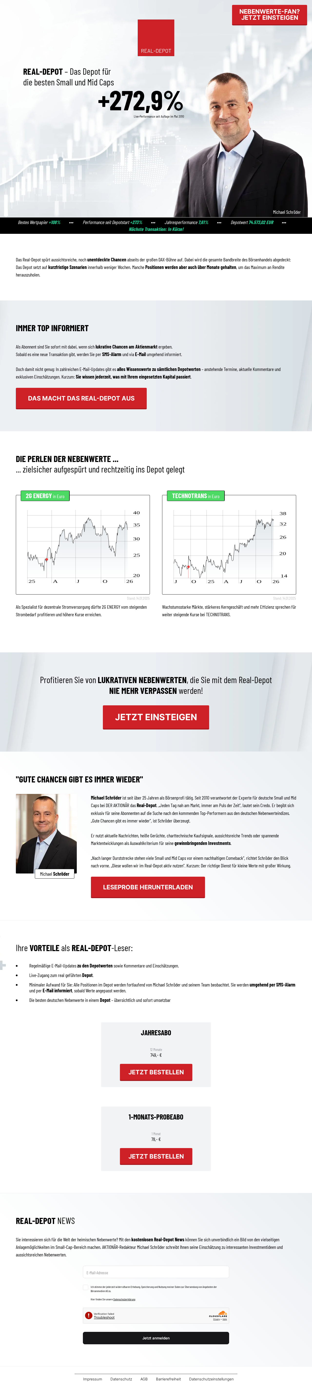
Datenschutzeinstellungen (211, 1379)
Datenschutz (121, 1379)
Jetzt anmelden (156, 1338)
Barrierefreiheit (168, 1379)
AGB (144, 1379)
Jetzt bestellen (156, 1072)
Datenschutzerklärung (124, 1299)
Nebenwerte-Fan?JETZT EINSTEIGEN (269, 14)
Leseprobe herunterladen (148, 887)
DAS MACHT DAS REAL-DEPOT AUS (81, 398)
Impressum (92, 1379)
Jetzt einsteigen (156, 717)
